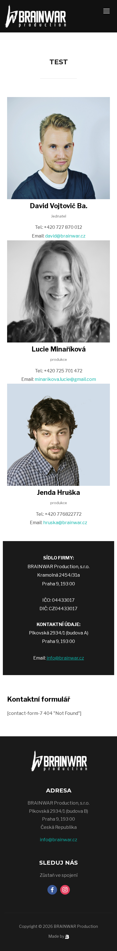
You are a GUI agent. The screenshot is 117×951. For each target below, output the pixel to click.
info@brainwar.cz (65, 658)
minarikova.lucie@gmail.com (65, 379)
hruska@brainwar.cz (65, 522)
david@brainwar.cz (65, 236)
